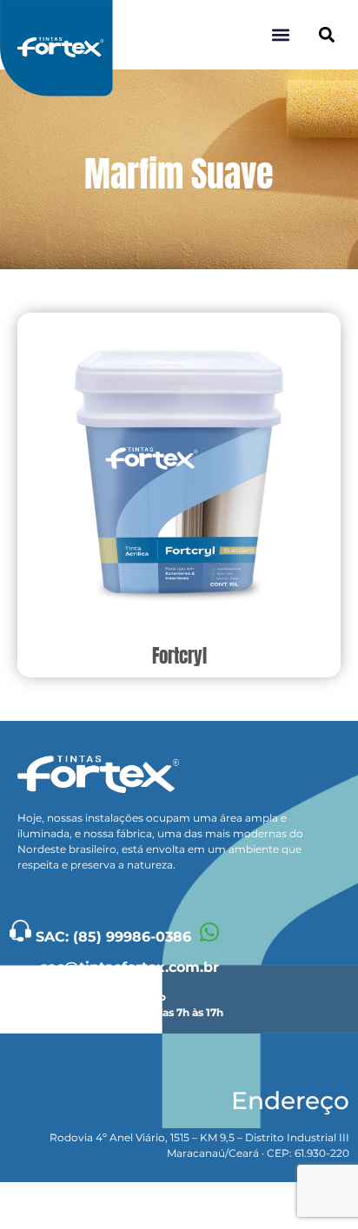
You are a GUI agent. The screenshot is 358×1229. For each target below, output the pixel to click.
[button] (326, 35)
